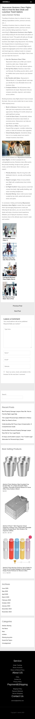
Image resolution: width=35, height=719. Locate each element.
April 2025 (5, 594)
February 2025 (6, 600)
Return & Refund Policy (17, 670)
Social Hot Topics (7, 640)
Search (4, 394)
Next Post (17, 311)
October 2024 (6, 603)
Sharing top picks (7, 637)
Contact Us (17, 679)
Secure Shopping (17, 693)
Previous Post (17, 306)
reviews (4, 634)
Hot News (17, 15)
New (3, 631)
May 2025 (5, 591)
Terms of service (17, 667)
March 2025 (5, 597)
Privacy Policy (17, 681)
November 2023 (7, 612)
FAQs (17, 677)
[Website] (17, 366)
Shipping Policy (17, 689)
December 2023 (7, 609)
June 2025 (5, 588)
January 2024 (6, 606)
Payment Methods (17, 691)
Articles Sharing (6, 625)
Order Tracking (17, 665)
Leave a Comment (7, 15)
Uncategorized (6, 643)
